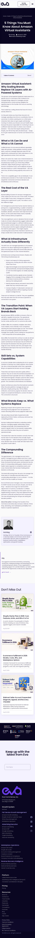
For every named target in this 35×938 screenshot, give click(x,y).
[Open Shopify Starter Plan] (17, 603)
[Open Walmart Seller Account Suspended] (17, 684)
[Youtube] (31, 826)
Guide (8, 16)
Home (4, 16)
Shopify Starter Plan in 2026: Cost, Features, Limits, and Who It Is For (16, 617)
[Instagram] (31, 831)
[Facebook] (31, 817)
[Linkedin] (31, 532)
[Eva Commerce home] (5, 5)
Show (29, 75)
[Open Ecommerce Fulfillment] (17, 642)
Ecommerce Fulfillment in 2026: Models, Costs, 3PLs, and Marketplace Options (15, 658)
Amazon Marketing (16, 36)
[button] (32, 4)
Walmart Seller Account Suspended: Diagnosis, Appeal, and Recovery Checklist (17, 699)
